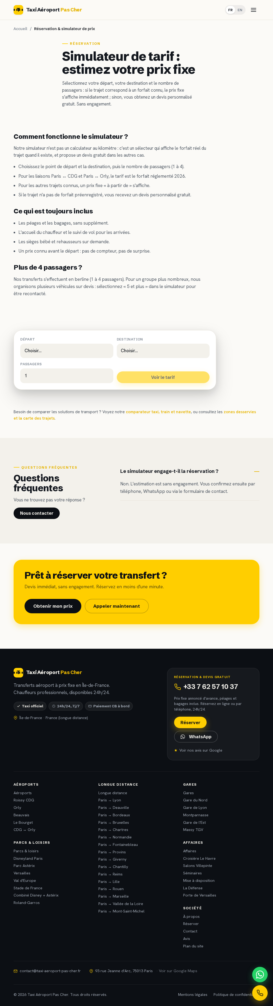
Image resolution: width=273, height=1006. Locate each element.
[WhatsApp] (260, 974)
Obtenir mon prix (53, 606)
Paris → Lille (109, 881)
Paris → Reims (110, 874)
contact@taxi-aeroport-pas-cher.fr (50, 970)
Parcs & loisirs (26, 851)
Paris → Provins (112, 852)
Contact (190, 931)
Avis (186, 938)
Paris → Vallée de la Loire (120, 903)
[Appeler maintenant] (260, 993)
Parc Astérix (24, 865)
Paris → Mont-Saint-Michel (121, 911)
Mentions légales (192, 994)
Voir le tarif (163, 377)
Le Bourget (23, 822)
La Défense (193, 888)
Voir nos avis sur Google (198, 750)
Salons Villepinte (197, 865)
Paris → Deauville (113, 807)
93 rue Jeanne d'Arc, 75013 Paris (146, 970)
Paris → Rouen (111, 888)
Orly (17, 807)
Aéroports (23, 792)
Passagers (31, 364)
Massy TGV (193, 829)
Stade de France (28, 888)
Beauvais (21, 815)
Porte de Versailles (199, 895)
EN (240, 10)
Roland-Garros (27, 902)
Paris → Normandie (115, 837)
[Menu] (253, 10)
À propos (191, 916)
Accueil (20, 28)
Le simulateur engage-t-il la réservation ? (169, 471)
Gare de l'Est (194, 822)
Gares (188, 792)
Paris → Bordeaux (114, 815)
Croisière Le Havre (199, 858)
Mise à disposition (199, 880)
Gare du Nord (195, 800)
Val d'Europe (25, 880)
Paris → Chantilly (113, 866)
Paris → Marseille (113, 896)
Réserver (190, 722)
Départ (27, 339)
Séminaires (192, 873)
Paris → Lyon (109, 800)
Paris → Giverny (112, 859)
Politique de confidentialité (236, 994)
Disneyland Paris (28, 858)
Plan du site (193, 946)
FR (230, 10)
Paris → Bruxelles (113, 822)
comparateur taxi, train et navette (158, 412)
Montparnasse (195, 815)
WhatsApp (200, 736)
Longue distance (112, 792)
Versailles (22, 873)
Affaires (189, 851)
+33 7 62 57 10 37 (210, 687)
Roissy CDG (24, 800)
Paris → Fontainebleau (118, 844)
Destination (130, 339)
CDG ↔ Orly (24, 829)
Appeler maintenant (116, 606)
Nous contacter (36, 513)
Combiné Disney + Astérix (36, 895)
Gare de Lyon (195, 807)
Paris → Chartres (113, 829)
